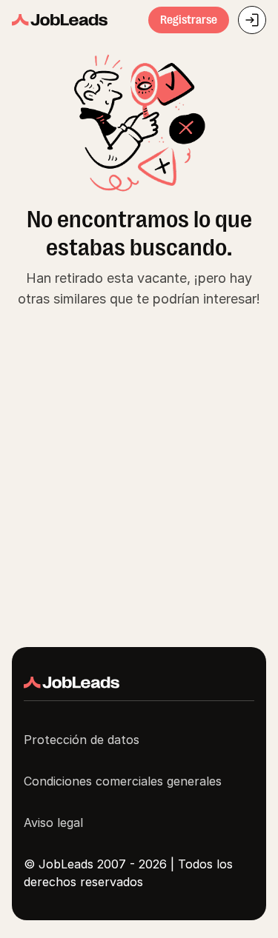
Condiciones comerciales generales (123, 781)
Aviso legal (53, 822)
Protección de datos (81, 739)
